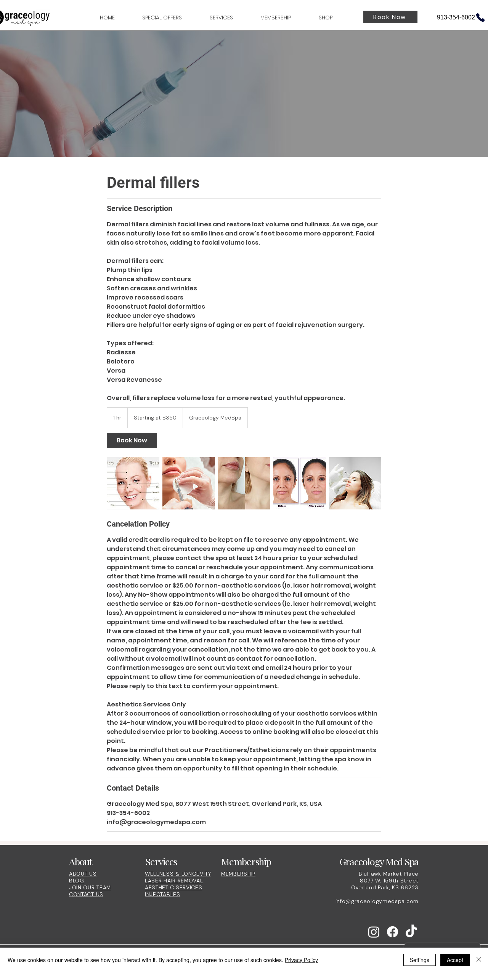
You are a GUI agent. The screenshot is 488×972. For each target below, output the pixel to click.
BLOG (76, 880)
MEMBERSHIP (238, 873)
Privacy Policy (301, 960)
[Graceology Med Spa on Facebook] (392, 931)
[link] (132, 440)
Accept (455, 960)
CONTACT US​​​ (86, 894)
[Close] (478, 960)
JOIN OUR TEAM (90, 887)
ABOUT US (83, 873)
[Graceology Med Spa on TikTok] (411, 931)
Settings (419, 960)
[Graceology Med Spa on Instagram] (373, 931)
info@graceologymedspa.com (377, 901)
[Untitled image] (133, 483)
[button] (212, 18)
